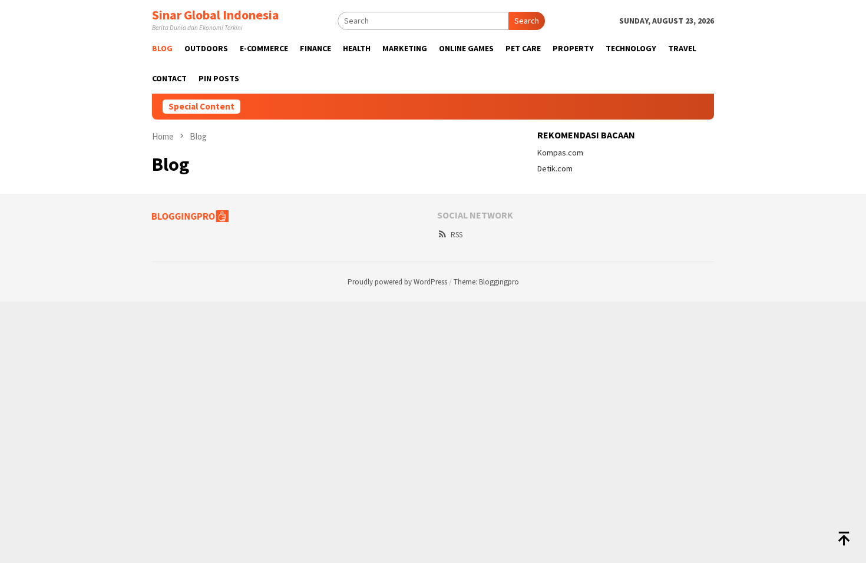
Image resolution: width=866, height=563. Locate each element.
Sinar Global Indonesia (215, 14)
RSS (456, 235)
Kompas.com (560, 152)
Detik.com (555, 168)
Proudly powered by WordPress (397, 282)
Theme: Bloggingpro (486, 282)
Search (526, 20)
